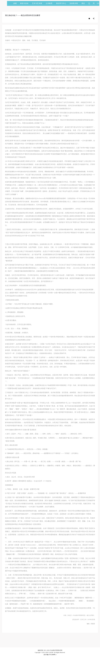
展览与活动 (24, 3)
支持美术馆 (74, 3)
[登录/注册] (94, 3)
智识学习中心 (61, 3)
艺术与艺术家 (37, 3)
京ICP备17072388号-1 (50, 654)
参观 (15, 3)
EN (98, 3)
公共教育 (49, 3)
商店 (83, 3)
